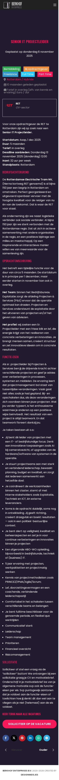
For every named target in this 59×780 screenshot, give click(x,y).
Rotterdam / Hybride (20, 79)
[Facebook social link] (5, 738)
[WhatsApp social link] (38, 738)
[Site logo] (12, 4)
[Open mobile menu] (55, 5)
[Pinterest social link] (22, 738)
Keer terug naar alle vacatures (21, 714)
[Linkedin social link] (30, 738)
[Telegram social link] (46, 738)
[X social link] (14, 738)
